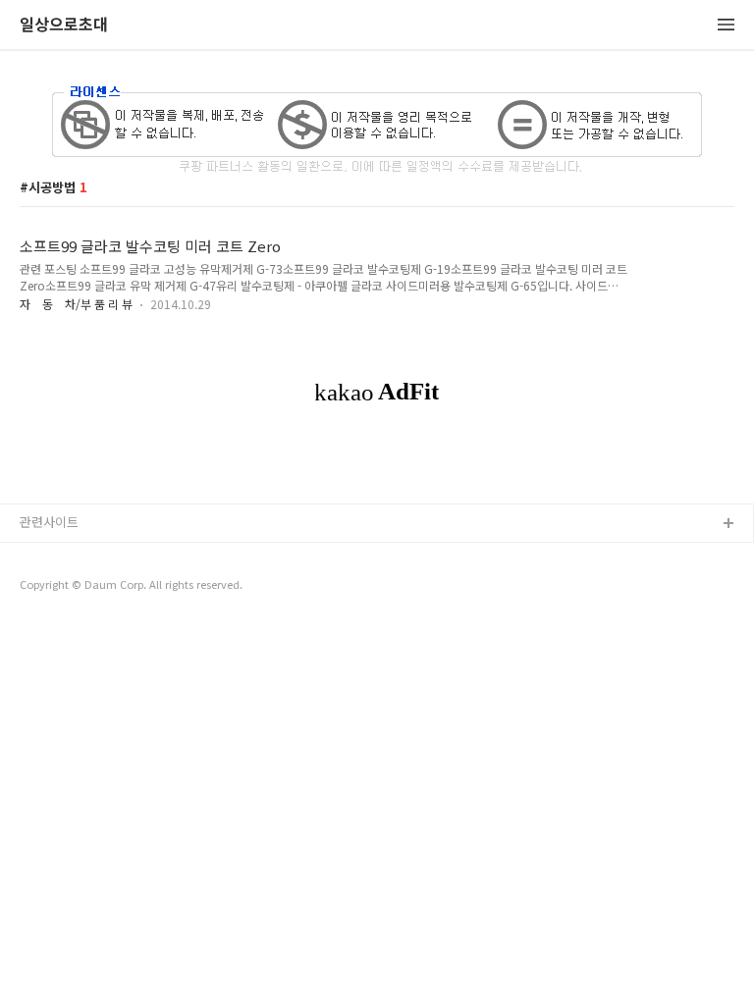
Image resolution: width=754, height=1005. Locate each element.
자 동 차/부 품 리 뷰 (76, 303)
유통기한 (44, 556)
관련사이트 (49, 521)
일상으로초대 (64, 25)
